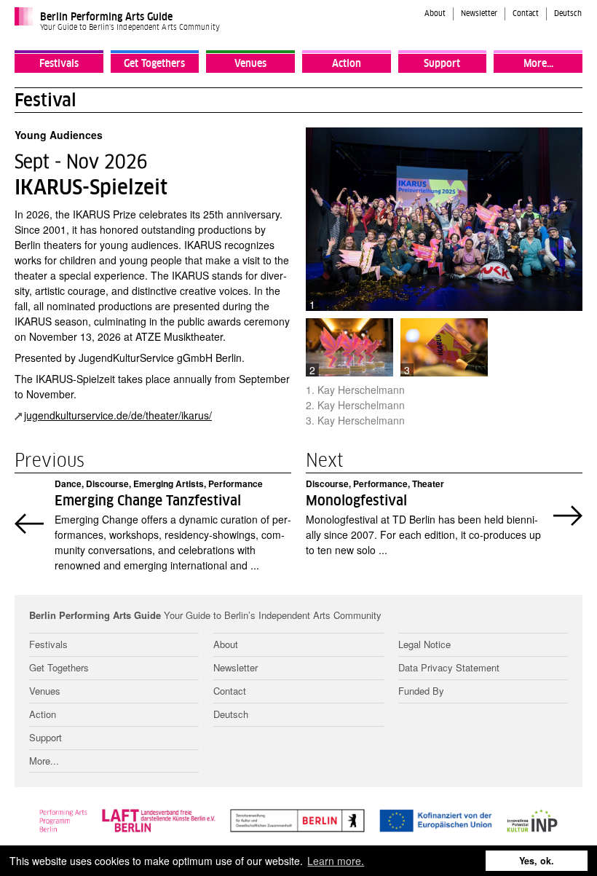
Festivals (59, 63)
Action (346, 63)
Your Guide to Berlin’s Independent (205, 615)
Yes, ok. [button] (536, 860)
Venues (250, 63)
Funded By (421, 691)
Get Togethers (154, 63)
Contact (526, 13)
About (435, 13)
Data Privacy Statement (448, 667)
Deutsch (568, 13)
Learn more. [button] (335, 860)
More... (538, 63)
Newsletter (479, 13)
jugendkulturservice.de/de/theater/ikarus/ (118, 415)
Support (442, 63)
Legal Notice (424, 644)
